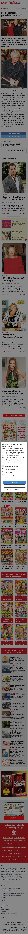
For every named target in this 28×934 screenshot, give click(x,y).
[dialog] (14, 467)
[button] (14, 463)
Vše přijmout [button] (14, 482)
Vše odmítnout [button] (14, 486)
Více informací (17, 460)
